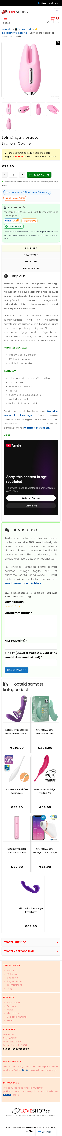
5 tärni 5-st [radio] (19, 606)
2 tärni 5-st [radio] (9, 606)
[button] (58, 43)
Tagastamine (14, 981)
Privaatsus (12, 1006)
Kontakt (11, 1020)
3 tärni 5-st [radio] (12, 606)
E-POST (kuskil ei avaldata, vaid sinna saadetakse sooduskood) (31, 655)
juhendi (7, 1094)
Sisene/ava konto (49, 3)
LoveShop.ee (31, 1131)
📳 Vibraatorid (24, 29)
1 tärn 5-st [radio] (6, 606)
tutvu (25, 1070)
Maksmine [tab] (31, 261)
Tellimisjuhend (14, 984)
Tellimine (12, 970)
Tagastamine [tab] (31, 268)
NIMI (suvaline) (16, 640)
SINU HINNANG (14, 601)
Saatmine (12, 977)
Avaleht (7, 29)
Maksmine (12, 974)
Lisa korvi (41, 174)
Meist (10, 1009)
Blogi (9, 988)
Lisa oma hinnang (16, 1016)
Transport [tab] (31, 254)
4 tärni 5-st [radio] (15, 606)
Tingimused (13, 1002)
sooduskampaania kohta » (23, 583)
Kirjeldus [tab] (31, 248)
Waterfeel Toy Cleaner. (37, 427)
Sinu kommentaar (18, 613)
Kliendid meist (14, 1013)
